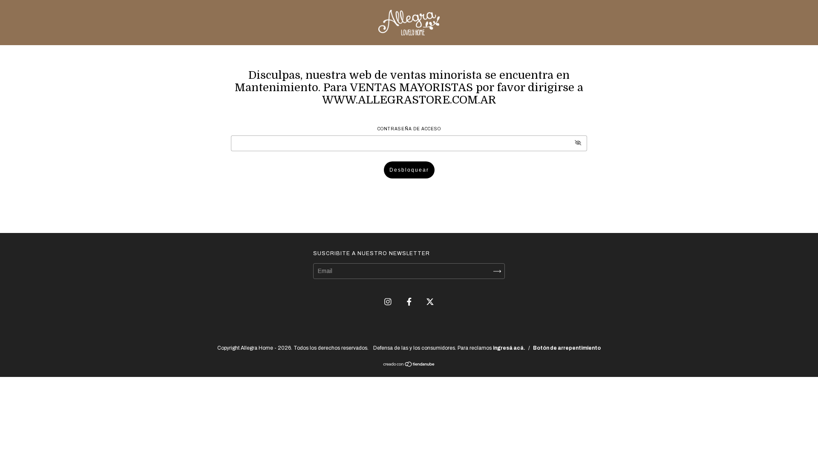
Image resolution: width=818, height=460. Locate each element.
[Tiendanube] (409, 365)
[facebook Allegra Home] (410, 302)
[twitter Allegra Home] (430, 302)
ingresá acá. (509, 348)
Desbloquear (409, 170)
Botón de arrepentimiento (567, 348)
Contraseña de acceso (409, 128)
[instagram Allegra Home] (388, 302)
